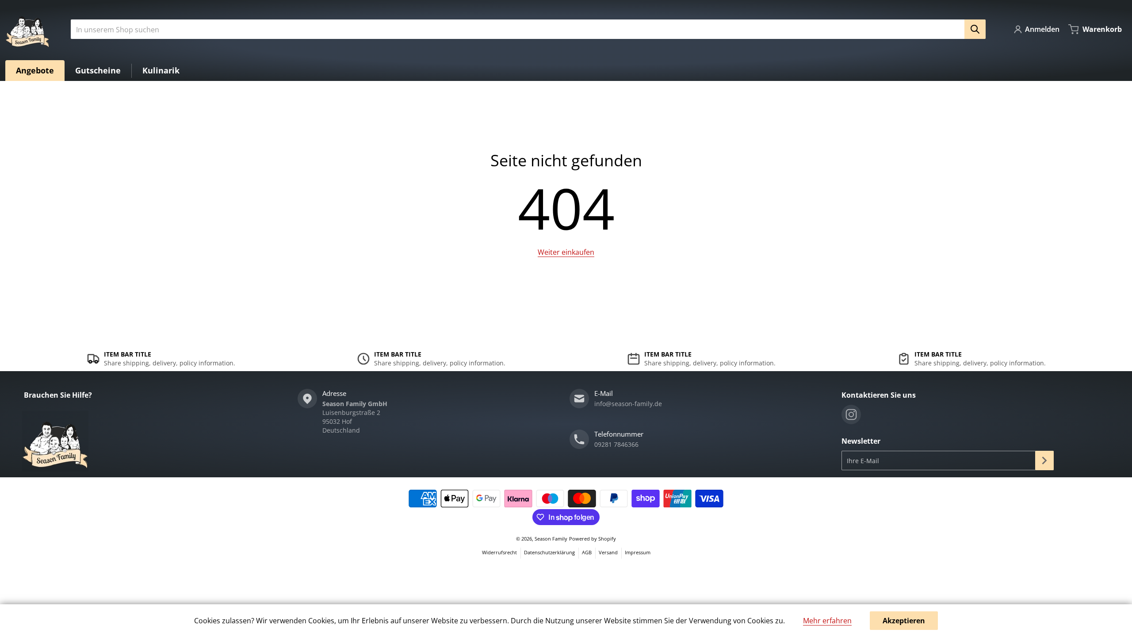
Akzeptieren (904, 620)
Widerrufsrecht (499, 552)
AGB (587, 552)
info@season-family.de (628, 403)
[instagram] (851, 414)
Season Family (551, 538)
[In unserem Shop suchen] (975, 29)
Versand (608, 552)
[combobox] (525, 29)
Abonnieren (1044, 460)
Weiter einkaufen (566, 252)
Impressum (637, 552)
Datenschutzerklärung (549, 552)
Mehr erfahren (827, 620)
